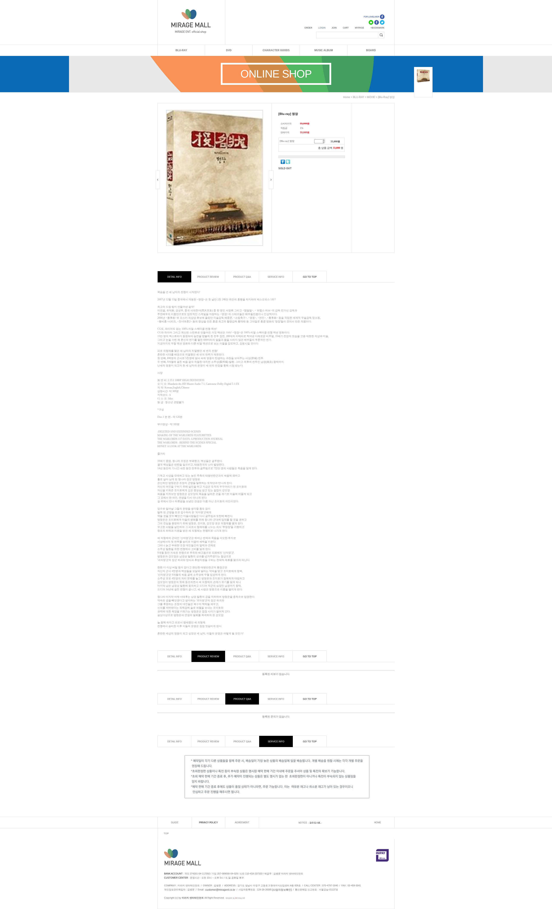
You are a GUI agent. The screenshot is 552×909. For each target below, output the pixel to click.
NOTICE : (303, 822)
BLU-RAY (181, 50)
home (346, 97)
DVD (229, 50)
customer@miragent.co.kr (220, 889)
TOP (166, 833)
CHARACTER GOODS (276, 50)
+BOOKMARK (377, 28)
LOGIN (321, 28)
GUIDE (174, 822)
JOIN (334, 28)
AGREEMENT (242, 822)
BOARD (371, 50)
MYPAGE (359, 28)
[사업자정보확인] (282, 889)
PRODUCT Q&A (242, 277)
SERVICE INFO (276, 277)
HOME (377, 822)
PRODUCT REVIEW (208, 277)
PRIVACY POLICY (208, 822)
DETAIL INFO (174, 277)
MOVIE (371, 97)
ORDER (308, 28)
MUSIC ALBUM (323, 50)
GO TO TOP (310, 277)
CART (346, 28)
